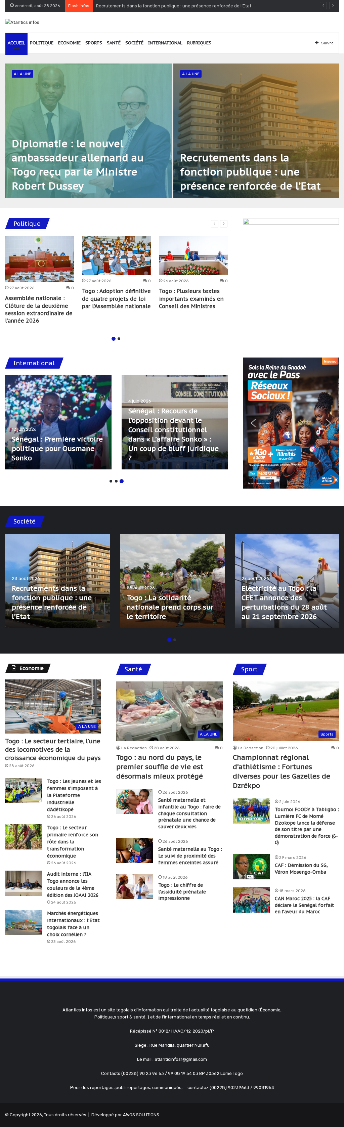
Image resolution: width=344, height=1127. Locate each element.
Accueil (16, 43)
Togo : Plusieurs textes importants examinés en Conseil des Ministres (191, 298)
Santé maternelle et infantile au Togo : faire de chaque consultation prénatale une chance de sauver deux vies (189, 813)
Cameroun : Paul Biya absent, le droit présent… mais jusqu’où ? (170, 448)
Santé (114, 43)
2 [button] (119, 338)
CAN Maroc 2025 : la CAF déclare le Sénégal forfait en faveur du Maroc (304, 905)
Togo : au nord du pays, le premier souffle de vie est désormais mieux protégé (159, 767)
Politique (41, 43)
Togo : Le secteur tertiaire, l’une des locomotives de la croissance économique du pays (53, 749)
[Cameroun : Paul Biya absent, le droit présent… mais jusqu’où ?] (175, 422)
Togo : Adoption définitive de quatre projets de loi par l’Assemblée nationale (116, 298)
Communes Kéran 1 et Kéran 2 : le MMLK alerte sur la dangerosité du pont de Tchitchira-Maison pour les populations (287, 598)
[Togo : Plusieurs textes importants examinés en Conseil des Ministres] (193, 255)
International (165, 43)
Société (134, 43)
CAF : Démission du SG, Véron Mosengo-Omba (301, 868)
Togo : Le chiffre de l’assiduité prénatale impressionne (182, 891)
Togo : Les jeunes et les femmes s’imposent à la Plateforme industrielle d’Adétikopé (74, 795)
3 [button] (121, 481)
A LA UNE (22, 74)
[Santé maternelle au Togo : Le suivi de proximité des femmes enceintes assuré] (134, 850)
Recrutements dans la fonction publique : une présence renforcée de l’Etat (250, 171)
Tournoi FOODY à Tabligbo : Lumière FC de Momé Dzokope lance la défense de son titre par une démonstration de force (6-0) (307, 825)
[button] (253, 423)
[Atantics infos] (22, 22)
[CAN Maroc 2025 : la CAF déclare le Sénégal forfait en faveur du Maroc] (251, 900)
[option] (172, 131)
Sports (93, 43)
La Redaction (134, 748)
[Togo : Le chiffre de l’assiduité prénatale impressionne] (134, 886)
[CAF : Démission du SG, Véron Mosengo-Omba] (251, 866)
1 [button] (114, 339)
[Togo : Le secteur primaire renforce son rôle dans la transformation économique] (23, 836)
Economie (69, 43)
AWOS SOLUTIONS (141, 1114)
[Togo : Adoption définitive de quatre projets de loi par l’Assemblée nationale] (116, 255)
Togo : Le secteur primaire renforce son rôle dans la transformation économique (72, 842)
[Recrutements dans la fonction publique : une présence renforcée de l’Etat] (256, 131)
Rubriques (199, 43)
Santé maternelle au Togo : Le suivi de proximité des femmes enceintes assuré (190, 855)
